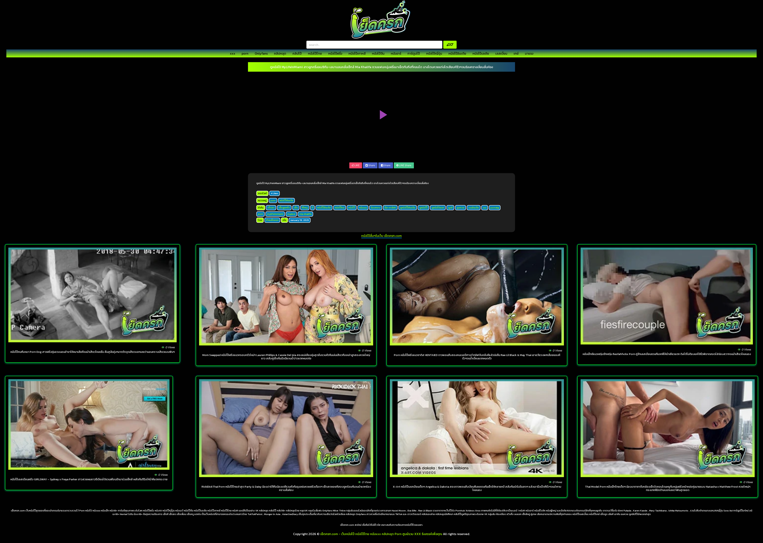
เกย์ (516, 53)
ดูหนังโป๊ (423, 207)
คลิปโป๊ (297, 53)
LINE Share (404, 165)
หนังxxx (363, 207)
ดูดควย (460, 207)
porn (245, 53)
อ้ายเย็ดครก (272, 220)
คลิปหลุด (280, 53)
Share (371, 165)
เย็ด (296, 207)
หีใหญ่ (305, 207)
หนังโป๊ (351, 207)
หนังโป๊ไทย (315, 53)
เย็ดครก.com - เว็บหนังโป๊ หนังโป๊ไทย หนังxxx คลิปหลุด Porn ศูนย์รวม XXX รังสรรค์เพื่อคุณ (381, 533)
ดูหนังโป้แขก (438, 207)
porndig (494, 207)
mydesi (291, 214)
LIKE (356, 165)
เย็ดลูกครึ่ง (284, 207)
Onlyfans (261, 53)
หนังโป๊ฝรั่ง (335, 53)
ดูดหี (450, 207)
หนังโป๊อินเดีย (457, 53)
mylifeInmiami (275, 214)
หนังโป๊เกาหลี (357, 53)
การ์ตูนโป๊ (414, 53)
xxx (232, 53)
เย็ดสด (271, 207)
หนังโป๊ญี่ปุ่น (434, 53)
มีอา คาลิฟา (390, 207)
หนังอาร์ (396, 53)
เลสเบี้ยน (501, 53)
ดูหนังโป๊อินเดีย (407, 207)
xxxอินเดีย (473, 207)
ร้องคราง (376, 207)
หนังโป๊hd (339, 207)
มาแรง (529, 53)
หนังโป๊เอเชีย (481, 53)
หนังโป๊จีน (378, 53)
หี (312, 207)
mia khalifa (305, 214)
